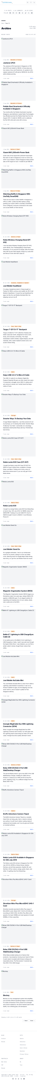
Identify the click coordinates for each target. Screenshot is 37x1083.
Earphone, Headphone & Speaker (20, 283)
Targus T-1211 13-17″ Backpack (15, 329)
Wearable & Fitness (16, 60)
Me (20, 1062)
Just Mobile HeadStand (12, 286)
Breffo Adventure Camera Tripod (16, 814)
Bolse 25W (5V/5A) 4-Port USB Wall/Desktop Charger (15, 950)
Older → (32, 1020)
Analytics (22, 1041)
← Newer (25, 1020)
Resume (3, 1068)
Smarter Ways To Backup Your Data (17, 419)
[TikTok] (25, 13)
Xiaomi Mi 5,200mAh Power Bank (16, 152)
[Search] (27, 2)
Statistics (23, 1045)
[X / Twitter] (28, 13)
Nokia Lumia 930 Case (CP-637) (15, 462)
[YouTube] (31, 13)
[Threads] (22, 13)
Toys (21, 1065)
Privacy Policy (24, 1054)
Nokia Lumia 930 (9, 506)
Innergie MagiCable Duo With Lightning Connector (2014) (18, 725)
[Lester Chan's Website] (7, 2)
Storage (13, 415)
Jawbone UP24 (9, 63)
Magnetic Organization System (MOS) (17, 591)
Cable (12, 372)
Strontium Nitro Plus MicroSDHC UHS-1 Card (18, 904)
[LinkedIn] (19, 13)
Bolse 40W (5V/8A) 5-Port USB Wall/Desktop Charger (15, 769)
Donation (22, 1051)
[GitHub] (13, 13)
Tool (12, 992)
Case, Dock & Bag (16, 326)
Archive (3, 1038)
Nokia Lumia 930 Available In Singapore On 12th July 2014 (18, 858)
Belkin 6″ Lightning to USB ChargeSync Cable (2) (18, 635)
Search (21, 1038)
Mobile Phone (14, 502)
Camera (13, 811)
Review (3, 1041)
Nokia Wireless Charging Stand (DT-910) (17, 241)
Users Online (23, 1048)
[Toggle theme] (34, 2)
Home (2, 23)
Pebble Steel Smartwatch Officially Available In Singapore (16, 107)
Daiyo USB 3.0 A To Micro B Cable (16, 375)
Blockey (6, 995)
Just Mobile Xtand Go (11, 549)
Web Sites (4, 1062)
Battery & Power (15, 149)
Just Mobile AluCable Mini (13, 680)
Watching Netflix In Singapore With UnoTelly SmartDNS (16, 195)
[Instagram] (16, 13)
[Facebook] (10, 13)
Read (32, 78)
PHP (2, 1065)
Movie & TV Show (15, 191)
